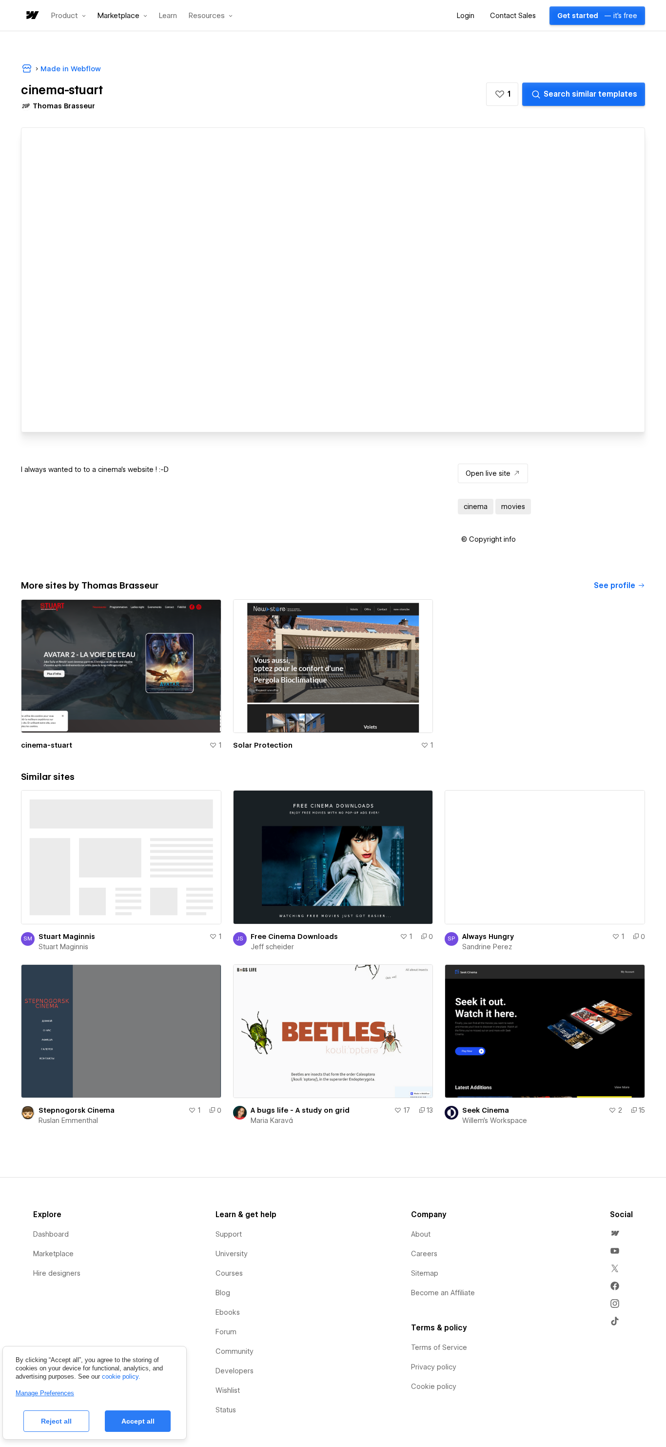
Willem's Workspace (494, 1120)
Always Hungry (488, 936)
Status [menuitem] (225, 1410)
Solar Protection (263, 745)
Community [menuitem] (234, 1351)
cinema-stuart (46, 745)
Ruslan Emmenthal (68, 1120)
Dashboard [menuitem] (51, 1234)
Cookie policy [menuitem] (433, 1386)
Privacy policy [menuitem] (433, 1367)
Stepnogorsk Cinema (77, 1110)
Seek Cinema (485, 1110)
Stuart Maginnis (67, 936)
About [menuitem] (421, 1234)
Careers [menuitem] (424, 1254)
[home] (31, 15)
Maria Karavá (272, 1120)
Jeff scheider (272, 947)
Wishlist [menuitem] (227, 1390)
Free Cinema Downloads (294, 936)
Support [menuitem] (228, 1234)
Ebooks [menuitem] (227, 1312)
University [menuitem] (231, 1254)
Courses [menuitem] (229, 1273)
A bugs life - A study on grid (300, 1110)
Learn (168, 16)
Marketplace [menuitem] (53, 1254)
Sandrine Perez (487, 947)
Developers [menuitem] (234, 1371)
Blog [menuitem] (222, 1293)
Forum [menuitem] (225, 1332)
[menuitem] (615, 1233)
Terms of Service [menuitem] (439, 1347)
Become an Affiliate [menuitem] (443, 1293)
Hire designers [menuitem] (56, 1273)
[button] (68, 15)
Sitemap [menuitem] (424, 1273)
